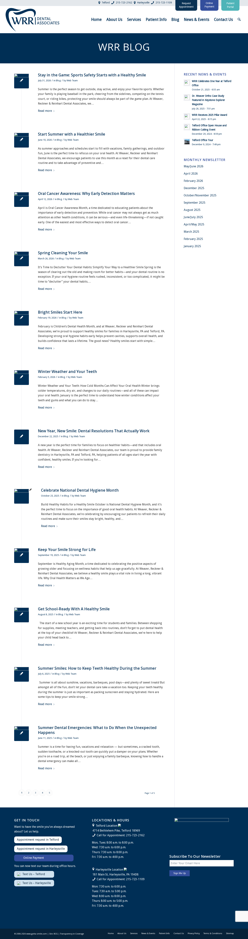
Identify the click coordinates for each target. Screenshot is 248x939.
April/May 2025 (194, 224)
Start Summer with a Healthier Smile (71, 134)
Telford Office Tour (202, 140)
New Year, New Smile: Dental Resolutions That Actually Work (93, 430)
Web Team (72, 80)
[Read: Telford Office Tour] (187, 141)
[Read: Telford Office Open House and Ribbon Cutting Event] (187, 127)
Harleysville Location (109, 869)
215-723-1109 (164, 2)
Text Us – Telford (33, 874)
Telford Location (106, 825)
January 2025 (192, 246)
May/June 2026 (193, 166)
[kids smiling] (21, 674)
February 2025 (193, 239)
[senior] (21, 555)
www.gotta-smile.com (36, 934)
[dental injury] (21, 733)
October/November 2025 (200, 195)
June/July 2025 (193, 217)
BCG (56, 934)
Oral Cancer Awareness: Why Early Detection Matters (86, 193)
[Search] (239, 19)
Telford (106, 2)
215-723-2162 (124, 2)
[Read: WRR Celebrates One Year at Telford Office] (187, 82)
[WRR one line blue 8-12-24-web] (32, 19)
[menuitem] (96, 19)
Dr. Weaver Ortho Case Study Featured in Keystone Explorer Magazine (208, 100)
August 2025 (192, 210)
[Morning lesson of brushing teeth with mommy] (21, 496)
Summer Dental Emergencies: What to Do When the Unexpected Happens (97, 730)
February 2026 (193, 181)
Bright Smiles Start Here (60, 312)
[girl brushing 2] (21, 318)
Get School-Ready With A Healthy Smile (74, 608)
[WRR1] (21, 615)
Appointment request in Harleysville (41, 848)
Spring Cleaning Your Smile (63, 252)
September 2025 (194, 202)
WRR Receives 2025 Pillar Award (209, 114)
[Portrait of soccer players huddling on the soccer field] (21, 81)
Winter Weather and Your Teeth (67, 371)
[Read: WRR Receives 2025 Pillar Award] (187, 116)
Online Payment (33, 858)
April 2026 (191, 173)
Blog (58, 80)
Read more (45, 111)
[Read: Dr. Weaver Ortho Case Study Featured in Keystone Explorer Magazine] (187, 97)
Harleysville (143, 2)
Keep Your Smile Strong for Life (67, 549)
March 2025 (191, 231)
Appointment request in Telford (38, 839)
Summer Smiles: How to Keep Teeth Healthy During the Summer (97, 668)
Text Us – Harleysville (36, 883)
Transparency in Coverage (72, 934)
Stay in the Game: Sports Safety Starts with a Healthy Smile (92, 74)
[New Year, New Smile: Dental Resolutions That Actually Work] (21, 437)
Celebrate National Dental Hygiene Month (80, 490)
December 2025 (194, 188)
